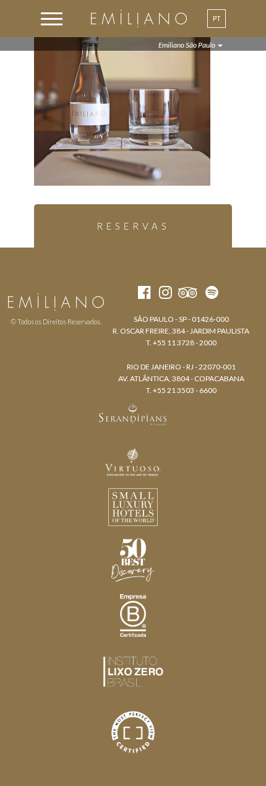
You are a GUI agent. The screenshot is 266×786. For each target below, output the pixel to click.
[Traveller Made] (133, 413)
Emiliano (139, 18)
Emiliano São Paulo (187, 45)
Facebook (32, 279)
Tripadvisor (79, 279)
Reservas (133, 225)
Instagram (54, 279)
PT (217, 18)
